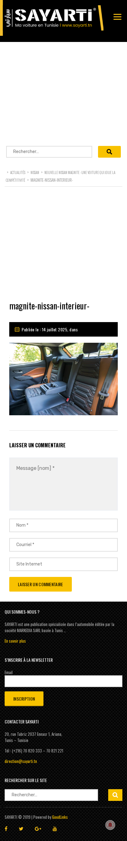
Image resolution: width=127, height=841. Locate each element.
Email (9, 672)
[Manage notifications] (110, 825)
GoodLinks (60, 817)
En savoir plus (15, 641)
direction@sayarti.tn (21, 761)
